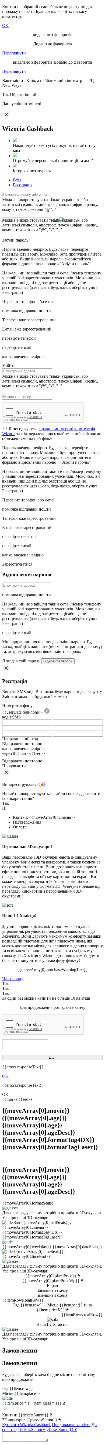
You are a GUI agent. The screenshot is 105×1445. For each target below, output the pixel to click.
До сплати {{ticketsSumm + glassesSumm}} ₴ (49, 1427)
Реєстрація (22, 185)
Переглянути (14, 53)
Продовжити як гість (71, 1424)
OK (5, 25)
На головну (12, 978)
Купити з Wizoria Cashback (26, 1424)
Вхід (17, 180)
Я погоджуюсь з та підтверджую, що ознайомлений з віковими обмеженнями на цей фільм (52, 433)
